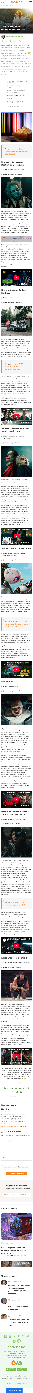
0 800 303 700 (16, 1347)
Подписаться (25, 1194)
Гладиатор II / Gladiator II (14, 106)
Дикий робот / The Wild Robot (16, 95)
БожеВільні (10, 98)
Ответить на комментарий (8, 1126)
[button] (12, 1092)
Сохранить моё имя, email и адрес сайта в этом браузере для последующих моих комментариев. (15, 1166)
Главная (3, 5)
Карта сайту (16, 1375)
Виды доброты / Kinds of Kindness (14, 86)
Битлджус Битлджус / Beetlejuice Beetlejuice (17, 82)
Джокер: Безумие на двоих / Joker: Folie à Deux (16, 91)
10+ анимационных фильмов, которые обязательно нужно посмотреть (13, 1250)
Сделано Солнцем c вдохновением (16, 1383)
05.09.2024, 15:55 (5, 1112)
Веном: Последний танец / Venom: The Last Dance (15, 102)
